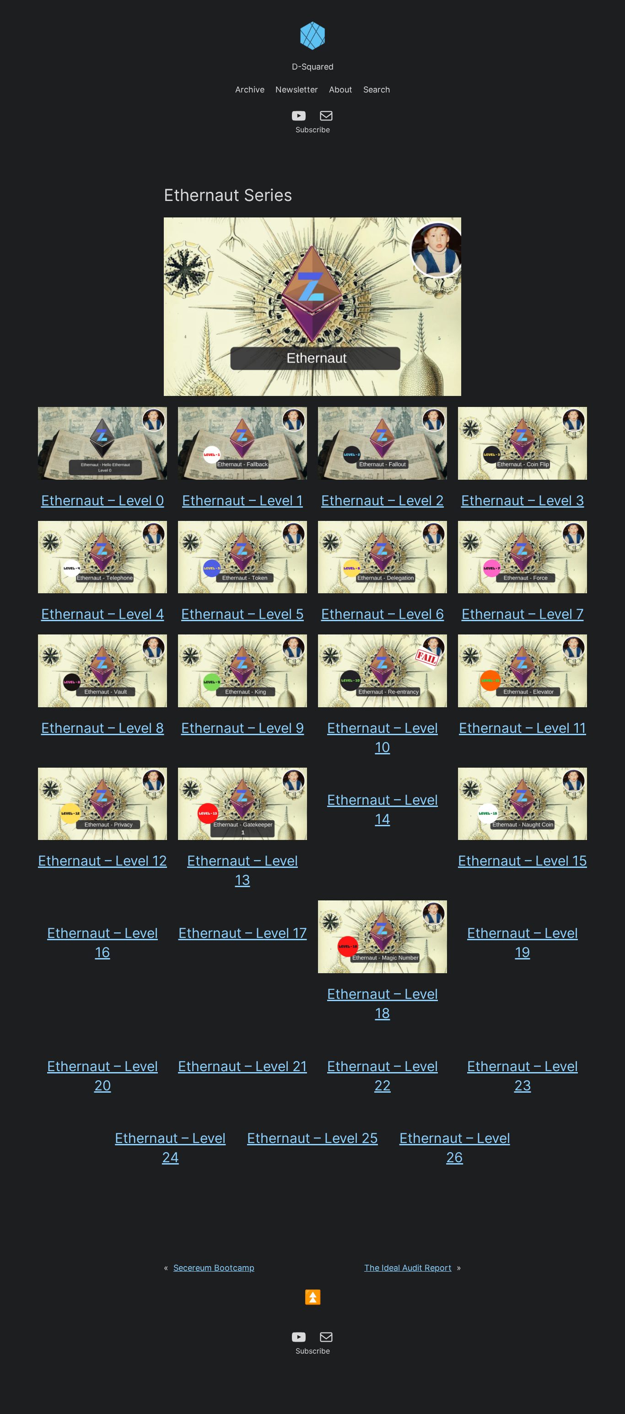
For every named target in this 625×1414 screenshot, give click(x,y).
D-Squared (313, 66)
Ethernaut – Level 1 (242, 500)
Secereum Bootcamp (213, 1268)
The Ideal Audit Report (408, 1268)
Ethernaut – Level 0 (102, 500)
